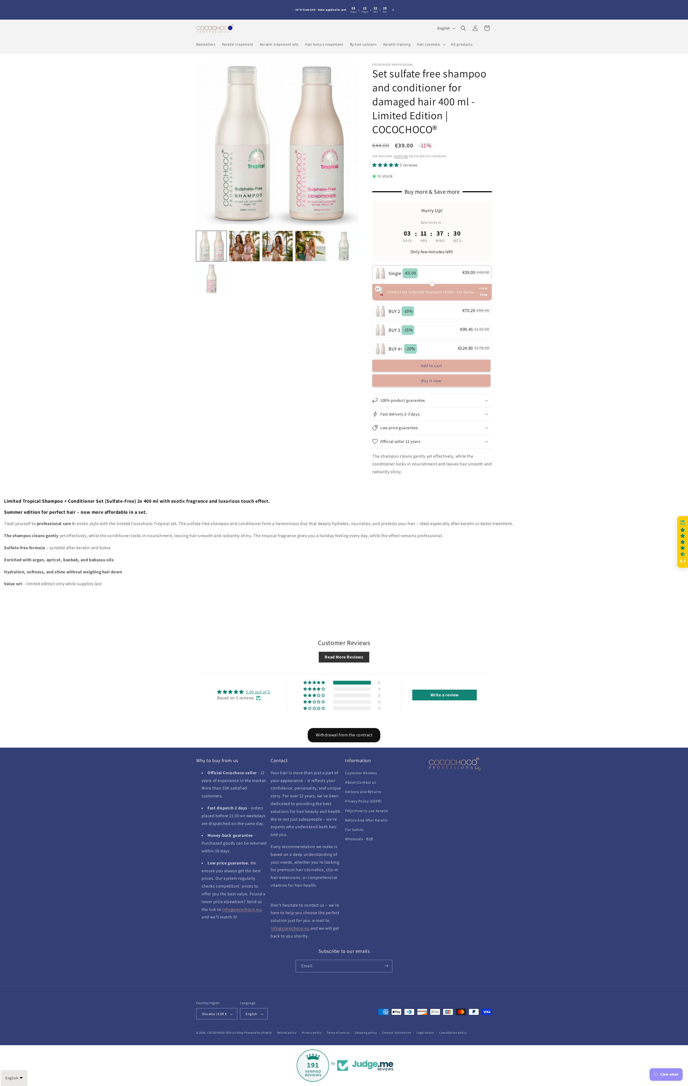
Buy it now (431, 380)
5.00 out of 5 (258, 692)
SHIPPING (401, 156)
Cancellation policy (453, 1032)
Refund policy (286, 1032)
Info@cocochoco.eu (241, 909)
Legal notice (425, 1032)
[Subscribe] (386, 966)
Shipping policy (366, 1032)
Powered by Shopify (258, 1033)
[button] (431, 44)
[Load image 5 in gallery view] (343, 246)
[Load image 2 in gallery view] (244, 246)
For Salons (354, 829)
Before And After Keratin (366, 819)
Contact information (396, 1032)
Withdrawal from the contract (344, 735)
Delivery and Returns (363, 791)
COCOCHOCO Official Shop (225, 1033)
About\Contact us (360, 782)
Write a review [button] (445, 695)
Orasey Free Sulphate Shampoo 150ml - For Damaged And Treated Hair (432, 291)
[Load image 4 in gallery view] (310, 246)
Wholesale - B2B (359, 838)
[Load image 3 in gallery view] (277, 246)
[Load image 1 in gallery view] (211, 246)
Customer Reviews (361, 772)
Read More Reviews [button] (344, 657)
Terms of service (338, 1032)
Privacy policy (312, 1032)
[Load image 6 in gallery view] (211, 279)
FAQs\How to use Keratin (366, 810)
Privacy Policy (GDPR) (363, 801)
